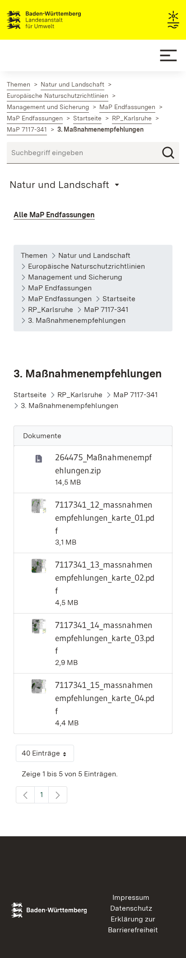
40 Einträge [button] (48, 755)
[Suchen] (168, 153)
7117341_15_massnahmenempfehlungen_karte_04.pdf (104, 697)
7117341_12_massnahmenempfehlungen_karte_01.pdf (104, 517)
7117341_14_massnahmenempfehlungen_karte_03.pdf (104, 637)
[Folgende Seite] (57, 794)
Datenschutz (131, 908)
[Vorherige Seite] (25, 794)
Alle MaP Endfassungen (54, 215)
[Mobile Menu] (168, 55)
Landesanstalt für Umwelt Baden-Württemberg (60, 20)
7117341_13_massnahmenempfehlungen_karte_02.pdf (104, 577)
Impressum (130, 897)
